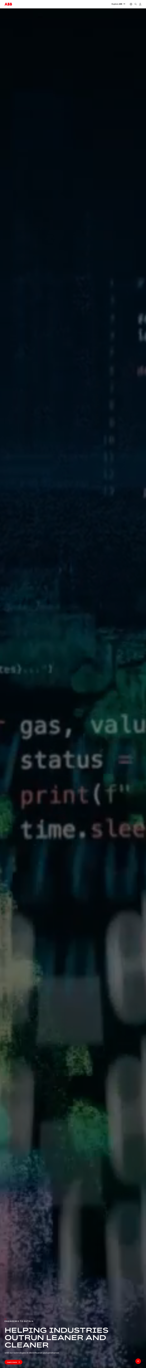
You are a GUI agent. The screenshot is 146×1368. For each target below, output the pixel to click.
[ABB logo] (8, 4)
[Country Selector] (131, 4)
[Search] (135, 4)
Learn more (12, 1362)
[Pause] (138, 1361)
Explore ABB (117, 4)
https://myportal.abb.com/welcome (140, 4)
